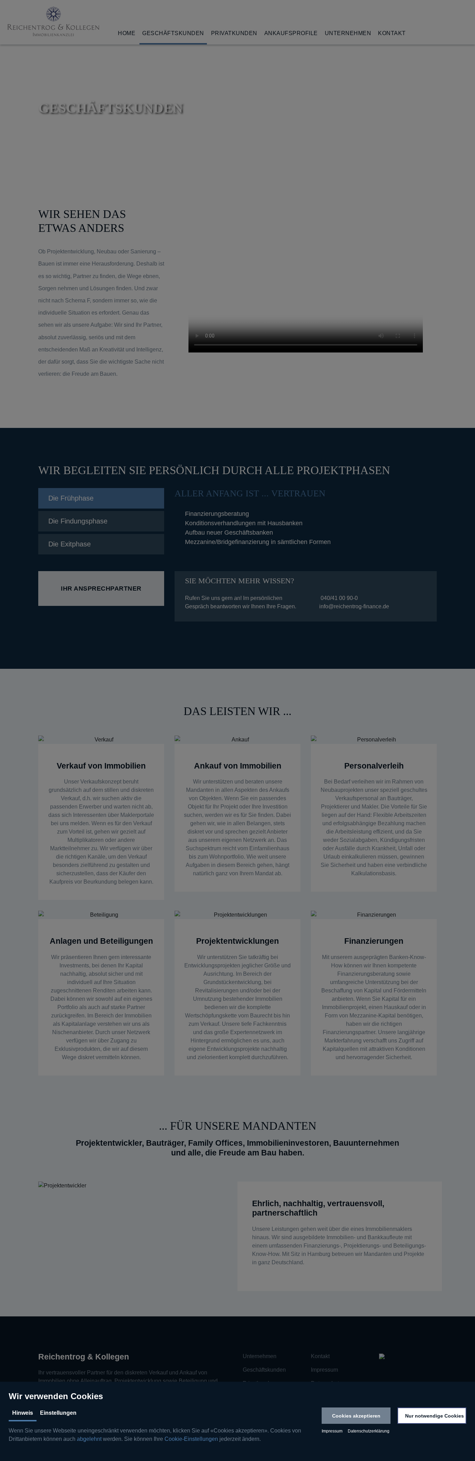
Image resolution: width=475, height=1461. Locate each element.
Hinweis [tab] (22, 1413)
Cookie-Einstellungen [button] (191, 1439)
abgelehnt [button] (89, 1439)
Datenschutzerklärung (368, 1431)
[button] (356, 1415)
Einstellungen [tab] (58, 1413)
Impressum (332, 1431)
